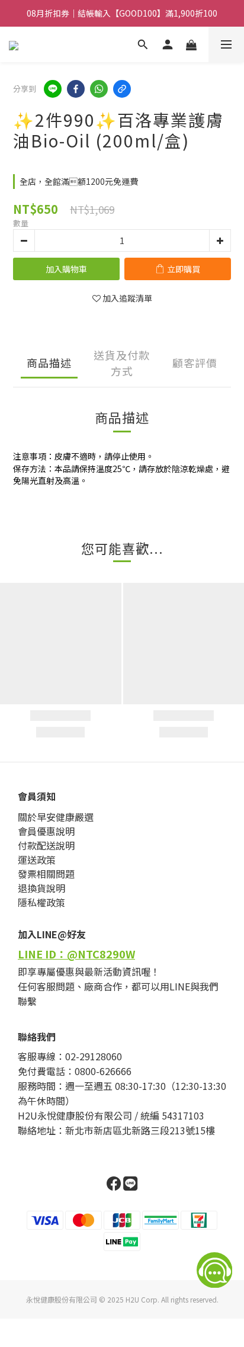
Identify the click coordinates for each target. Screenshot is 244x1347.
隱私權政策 (41, 902)
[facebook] (76, 89)
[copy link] (122, 89)
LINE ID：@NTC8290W (76, 953)
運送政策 (37, 859)
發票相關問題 (46, 874)
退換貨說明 (41, 888)
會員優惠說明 (46, 831)
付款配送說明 (46, 845)
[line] (53, 89)
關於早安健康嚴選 (56, 817)
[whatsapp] (99, 89)
